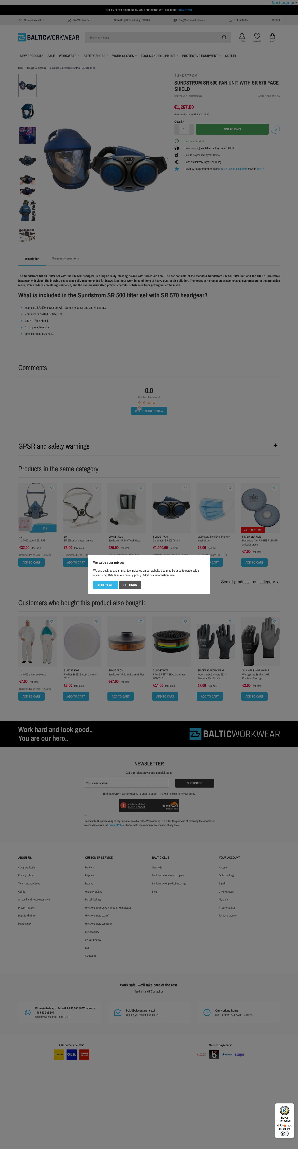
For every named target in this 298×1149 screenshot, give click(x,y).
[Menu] (291, 1105)
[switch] (285, 1133)
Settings (130, 585)
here (172, 575)
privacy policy (133, 575)
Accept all (106, 585)
